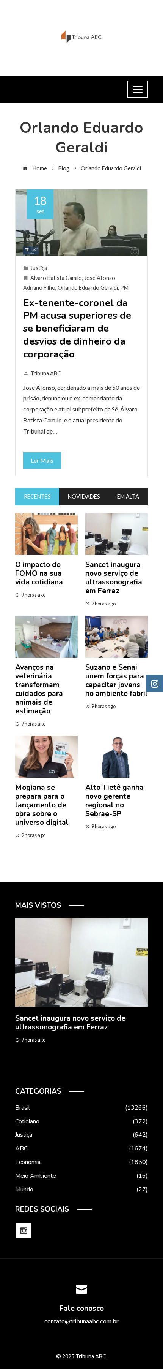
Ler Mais (42, 460)
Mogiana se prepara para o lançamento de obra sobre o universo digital (42, 805)
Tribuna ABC (45, 373)
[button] (66, 1070)
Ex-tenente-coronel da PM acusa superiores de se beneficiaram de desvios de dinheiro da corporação (77, 328)
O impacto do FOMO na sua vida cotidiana (39, 573)
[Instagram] (23, 1230)
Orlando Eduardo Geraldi (88, 287)
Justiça (38, 268)
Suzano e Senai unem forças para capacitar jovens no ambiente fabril (116, 680)
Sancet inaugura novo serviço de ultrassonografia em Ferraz (113, 578)
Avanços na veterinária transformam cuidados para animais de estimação (39, 689)
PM (124, 287)
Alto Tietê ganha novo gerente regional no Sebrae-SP (114, 801)
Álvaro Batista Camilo (56, 278)
